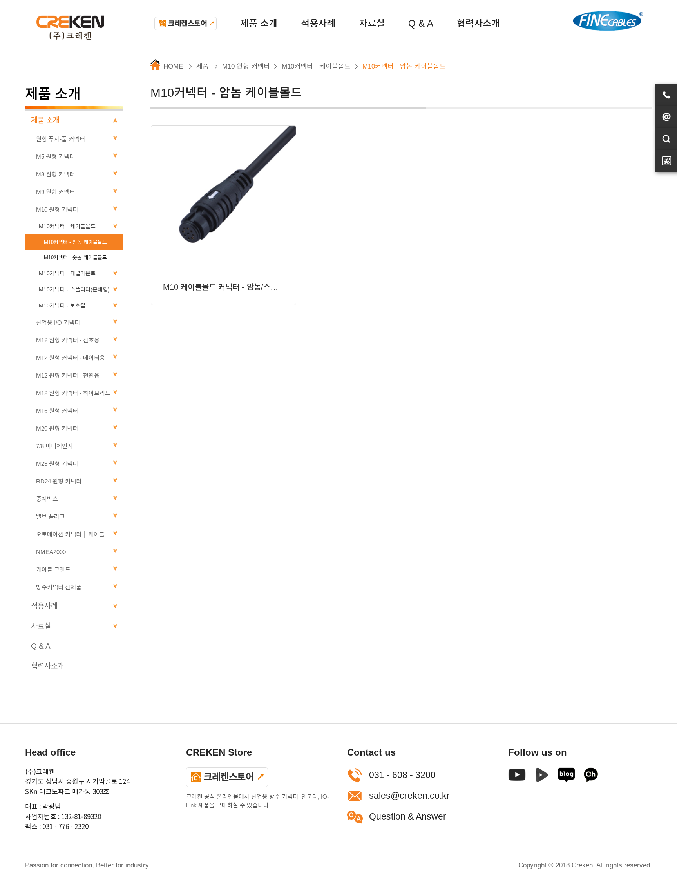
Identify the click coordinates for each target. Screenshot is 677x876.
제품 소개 (258, 23)
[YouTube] (517, 777)
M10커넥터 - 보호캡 (62, 305)
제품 (202, 66)
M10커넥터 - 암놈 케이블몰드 (75, 242)
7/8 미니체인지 (54, 446)
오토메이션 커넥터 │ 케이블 (70, 534)
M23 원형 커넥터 (57, 463)
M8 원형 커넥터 (55, 174)
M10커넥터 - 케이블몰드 (67, 226)
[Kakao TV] (591, 777)
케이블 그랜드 (53, 569)
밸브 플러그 (50, 516)
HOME (173, 66)
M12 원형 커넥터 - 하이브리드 (73, 393)
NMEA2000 (51, 552)
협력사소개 (478, 23)
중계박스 (47, 499)
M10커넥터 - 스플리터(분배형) (74, 289)
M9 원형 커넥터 (55, 192)
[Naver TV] (541, 777)
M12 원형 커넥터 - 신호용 (68, 340)
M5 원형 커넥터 (55, 156)
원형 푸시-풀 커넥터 (60, 139)
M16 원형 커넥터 (57, 410)
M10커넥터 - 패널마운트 (67, 273)
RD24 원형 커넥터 (58, 481)
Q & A (420, 23)
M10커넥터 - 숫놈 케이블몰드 (75, 257)
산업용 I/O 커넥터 (58, 322)
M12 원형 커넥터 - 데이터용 (70, 357)
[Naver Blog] (566, 777)
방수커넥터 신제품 (58, 587)
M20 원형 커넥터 (57, 428)
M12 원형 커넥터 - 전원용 (68, 375)
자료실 (372, 23)
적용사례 (318, 23)
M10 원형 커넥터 (57, 209)
